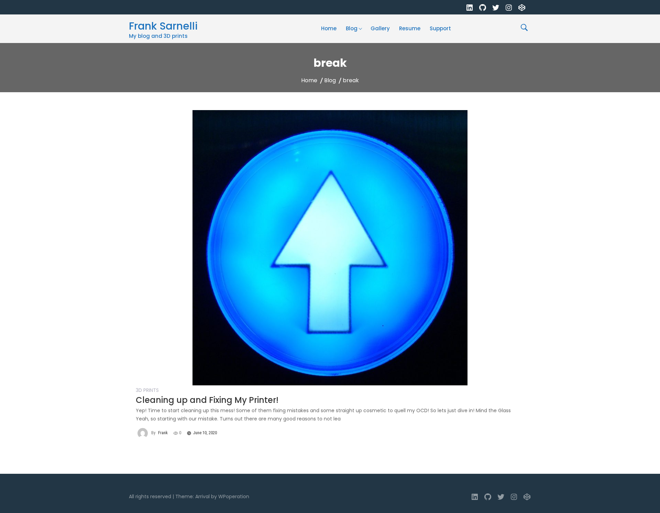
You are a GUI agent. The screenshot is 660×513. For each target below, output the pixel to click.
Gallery (380, 28)
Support (440, 28)
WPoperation (233, 496)
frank (163, 432)
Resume (409, 28)
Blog (352, 28)
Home (329, 28)
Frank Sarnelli (163, 26)
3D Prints (147, 390)
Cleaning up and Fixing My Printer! (207, 400)
